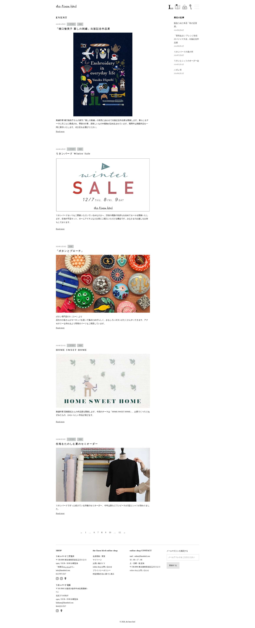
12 (120, 532)
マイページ (97, 560)
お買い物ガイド (99, 563)
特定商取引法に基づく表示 (103, 574)
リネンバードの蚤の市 (183, 52)
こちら (67, 567)
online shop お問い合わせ (102, 567)
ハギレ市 (178, 70)
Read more (60, 131)
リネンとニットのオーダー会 (186, 61)
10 (110, 532)
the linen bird (130, 622)
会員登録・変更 (99, 556)
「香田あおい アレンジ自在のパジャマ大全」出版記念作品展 (186, 39)
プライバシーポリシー (102, 570)
